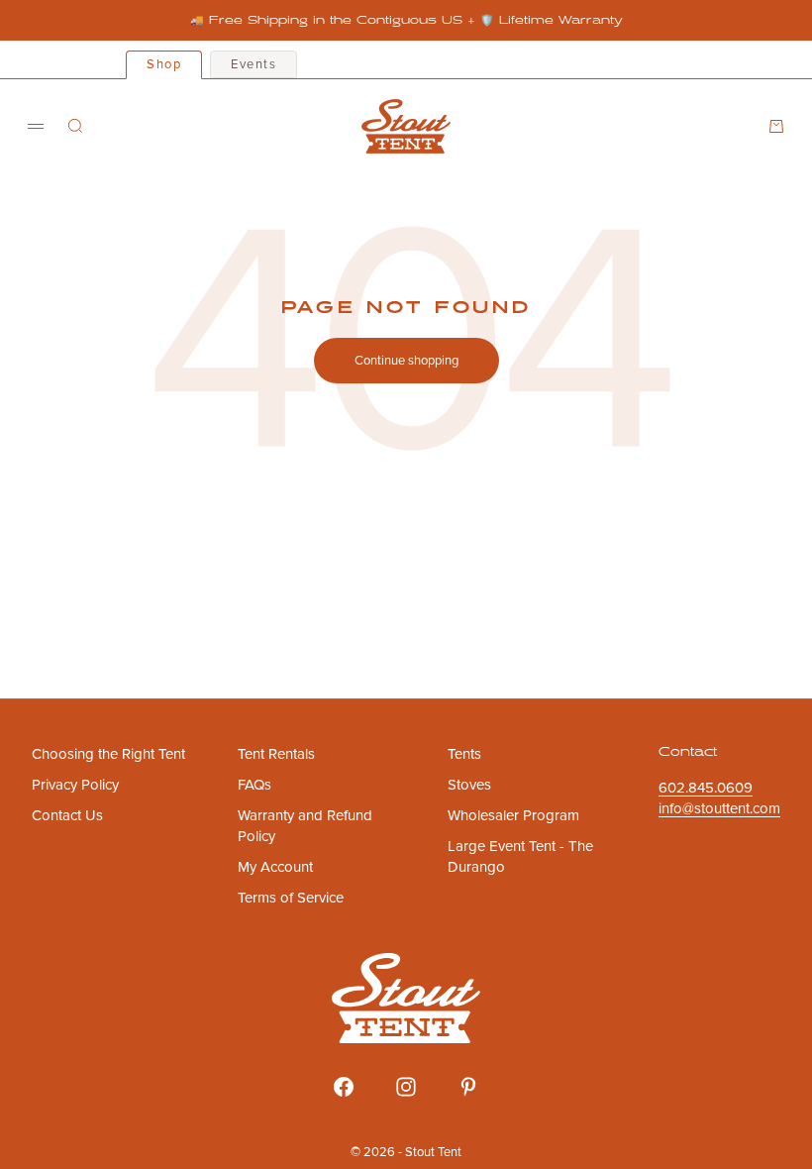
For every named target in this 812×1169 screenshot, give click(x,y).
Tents (464, 754)
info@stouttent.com (719, 808)
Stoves (469, 785)
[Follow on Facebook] (343, 1087)
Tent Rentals (276, 754)
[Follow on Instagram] (406, 1087)
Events (253, 64)
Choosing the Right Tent (108, 754)
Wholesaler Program (513, 815)
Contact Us (67, 815)
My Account (275, 867)
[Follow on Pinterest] (468, 1087)
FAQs (254, 785)
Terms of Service (291, 897)
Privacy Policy (75, 785)
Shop (164, 64)
